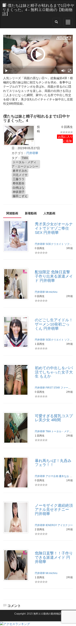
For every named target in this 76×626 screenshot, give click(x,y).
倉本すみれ (20, 170)
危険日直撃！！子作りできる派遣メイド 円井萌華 (54, 557)
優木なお (64, 476)
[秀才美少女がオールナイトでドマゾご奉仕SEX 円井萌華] (15, 235)
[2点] (64, 132)
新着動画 (31, 213)
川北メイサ (20, 175)
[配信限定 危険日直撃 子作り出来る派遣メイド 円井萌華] (15, 283)
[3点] (66, 132)
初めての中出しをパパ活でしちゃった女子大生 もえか (54, 372)
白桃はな (18, 187)
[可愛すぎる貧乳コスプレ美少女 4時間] (15, 427)
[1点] (61, 132)
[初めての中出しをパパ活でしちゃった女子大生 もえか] (15, 379)
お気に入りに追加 (65, 139)
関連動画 (12, 213)
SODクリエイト (55, 244)
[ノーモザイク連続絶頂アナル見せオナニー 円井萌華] (15, 517)
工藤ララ (18, 179)
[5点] (71, 132)
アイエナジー (65, 525)
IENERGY (51, 525)
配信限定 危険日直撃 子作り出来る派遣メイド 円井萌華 (54, 276)
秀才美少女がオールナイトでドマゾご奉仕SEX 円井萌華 (54, 228)
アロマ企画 (52, 476)
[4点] (69, 132)
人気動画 (49, 213)
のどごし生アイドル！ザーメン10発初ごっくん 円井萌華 (54, 324)
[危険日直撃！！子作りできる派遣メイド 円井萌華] (15, 565)
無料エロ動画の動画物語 (47, 613)
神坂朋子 (18, 192)
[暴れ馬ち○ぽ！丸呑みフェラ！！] (15, 472)
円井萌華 (32, 153)
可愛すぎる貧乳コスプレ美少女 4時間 (54, 418)
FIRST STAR (53, 387)
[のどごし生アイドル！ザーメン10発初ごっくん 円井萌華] (15, 331)
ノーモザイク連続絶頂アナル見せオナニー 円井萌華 (54, 509)
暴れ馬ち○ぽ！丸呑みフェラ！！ (53, 463)
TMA (25, 158)
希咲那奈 (18, 183)
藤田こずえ (20, 196)
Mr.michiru (51, 292)
